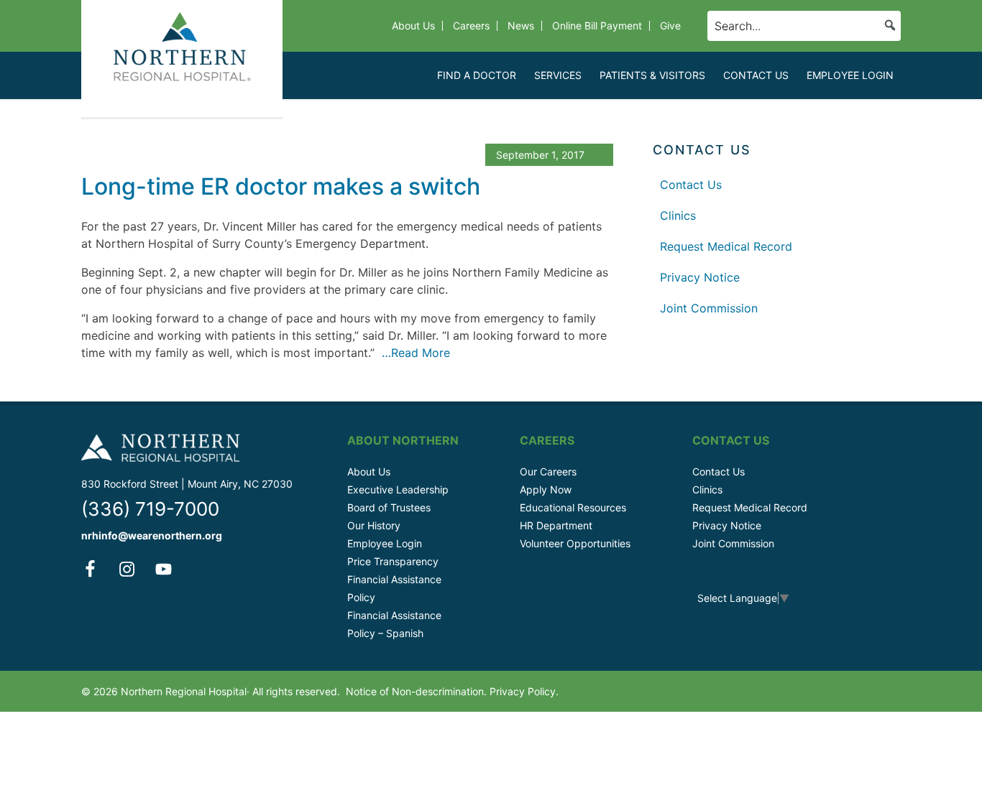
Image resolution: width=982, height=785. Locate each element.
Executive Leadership (398, 489)
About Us (368, 471)
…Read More (414, 352)
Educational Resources (573, 507)
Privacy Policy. (524, 691)
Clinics (678, 215)
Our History (373, 525)
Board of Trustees (389, 507)
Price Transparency (393, 561)
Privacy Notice (700, 277)
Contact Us (691, 184)
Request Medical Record (726, 246)
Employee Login (384, 543)
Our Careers (548, 471)
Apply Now (546, 489)
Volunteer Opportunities (575, 543)
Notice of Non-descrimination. (416, 691)
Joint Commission (709, 308)
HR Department (556, 525)
